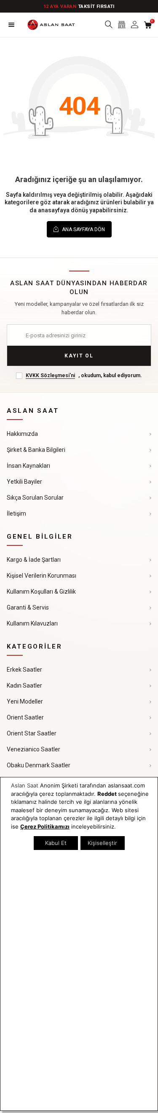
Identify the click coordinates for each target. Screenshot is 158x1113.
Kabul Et (56, 842)
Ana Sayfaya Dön (83, 229)
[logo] (51, 25)
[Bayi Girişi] (121, 25)
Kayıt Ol (78, 356)
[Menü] (11, 24)
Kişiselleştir (102, 842)
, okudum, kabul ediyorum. (84, 375)
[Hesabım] (134, 25)
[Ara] (108, 25)
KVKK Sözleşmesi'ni (50, 375)
